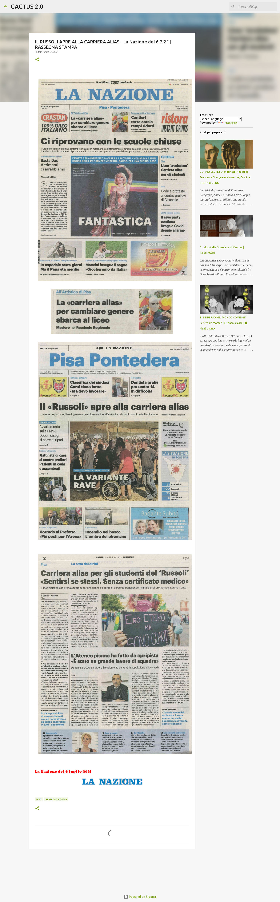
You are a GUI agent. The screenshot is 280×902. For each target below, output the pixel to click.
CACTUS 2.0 (27, 6)
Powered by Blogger (142, 896)
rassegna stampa (56, 799)
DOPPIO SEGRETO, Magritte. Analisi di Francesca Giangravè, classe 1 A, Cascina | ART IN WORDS (225, 177)
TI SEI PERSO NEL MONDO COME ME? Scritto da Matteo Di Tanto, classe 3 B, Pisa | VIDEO (224, 323)
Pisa (38, 799)
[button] (37, 59)
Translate (230, 123)
